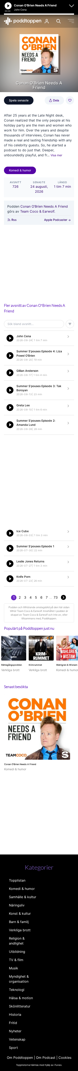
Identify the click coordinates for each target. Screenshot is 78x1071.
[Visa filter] (70, 324)
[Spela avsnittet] (10, 338)
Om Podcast (45, 1057)
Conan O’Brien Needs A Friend (44, 206)
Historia (15, 1014)
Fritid (13, 1023)
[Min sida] (46, 21)
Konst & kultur (20, 913)
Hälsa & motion (21, 998)
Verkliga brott (20, 930)
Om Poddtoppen (20, 1057)
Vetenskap (17, 1039)
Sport (13, 1048)
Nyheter (15, 1031)
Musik (13, 968)
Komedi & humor (20, 170)
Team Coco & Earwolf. (37, 211)
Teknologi (16, 990)
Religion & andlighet (17, 940)
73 (56, 597)
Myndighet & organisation (19, 978)
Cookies (64, 1057)
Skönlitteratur (19, 1006)
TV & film (16, 960)
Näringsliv (17, 905)
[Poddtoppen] (22, 21)
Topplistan (17, 880)
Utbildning (17, 951)
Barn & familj (19, 922)
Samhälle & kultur (22, 897)
